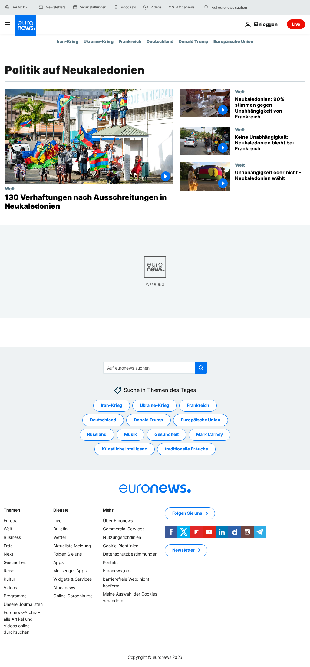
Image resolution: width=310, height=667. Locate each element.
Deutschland (160, 41)
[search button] (206, 7)
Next (8, 553)
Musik (130, 434)
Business (12, 537)
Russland (97, 434)
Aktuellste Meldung (72, 545)
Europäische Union (233, 41)
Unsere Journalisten (23, 604)
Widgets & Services (72, 579)
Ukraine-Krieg (99, 41)
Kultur (9, 579)
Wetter (59, 537)
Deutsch (18, 7)
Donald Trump (193, 41)
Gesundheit (166, 434)
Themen (12, 510)
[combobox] (237, 7)
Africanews (64, 587)
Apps (58, 562)
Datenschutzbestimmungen (130, 553)
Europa (11, 520)
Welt (10, 188)
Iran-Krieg (67, 41)
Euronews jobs (117, 570)
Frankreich (130, 41)
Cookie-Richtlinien (120, 545)
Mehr (108, 510)
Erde (8, 545)
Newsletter (183, 550)
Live (296, 24)
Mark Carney (209, 434)
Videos (10, 587)
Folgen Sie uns (67, 553)
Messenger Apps (70, 570)
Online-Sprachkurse (73, 595)
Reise (9, 570)
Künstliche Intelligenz (124, 448)
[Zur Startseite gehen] (25, 25)
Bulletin (60, 528)
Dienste (60, 510)
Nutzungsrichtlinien (122, 537)
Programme (15, 595)
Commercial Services (123, 528)
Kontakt (110, 562)
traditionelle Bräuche (186, 448)
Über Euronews (118, 520)
